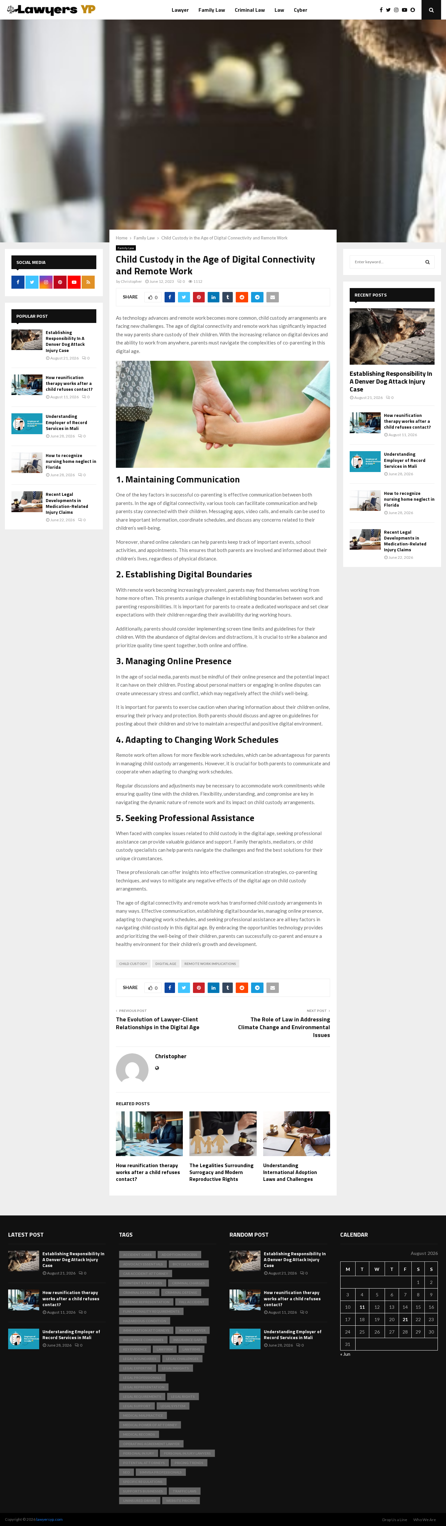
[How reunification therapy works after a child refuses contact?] (26, 384)
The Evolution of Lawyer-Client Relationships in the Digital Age (157, 1023)
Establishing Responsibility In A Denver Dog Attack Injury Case (65, 341)
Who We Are (424, 1519)
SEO (126, 1472)
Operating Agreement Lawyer (151, 1444)
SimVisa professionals (161, 1472)
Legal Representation (144, 1387)
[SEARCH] (428, 261)
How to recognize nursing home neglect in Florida (71, 461)
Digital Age (165, 964)
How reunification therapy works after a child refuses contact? (148, 1172)
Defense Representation (146, 1302)
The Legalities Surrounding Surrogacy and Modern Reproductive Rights (221, 1172)
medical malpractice (143, 1415)
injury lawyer (192, 1330)
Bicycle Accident (189, 1264)
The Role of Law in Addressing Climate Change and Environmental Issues (284, 1027)
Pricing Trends (189, 1463)
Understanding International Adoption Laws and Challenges (290, 1172)
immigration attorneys (146, 1330)
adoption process (179, 1255)
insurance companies (143, 1340)
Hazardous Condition (144, 1321)
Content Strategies (142, 1283)
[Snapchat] (414, 10)
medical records (139, 1434)
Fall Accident (192, 1302)
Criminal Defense (181, 1292)
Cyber (300, 10)
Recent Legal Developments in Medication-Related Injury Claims (67, 503)
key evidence (135, 1349)
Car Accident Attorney (145, 1273)
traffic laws (185, 1491)
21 (405, 1319)
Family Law (212, 10)
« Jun (345, 1354)
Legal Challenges (182, 1359)
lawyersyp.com (49, 1519)
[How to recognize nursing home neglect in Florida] (26, 462)
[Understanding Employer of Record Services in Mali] (26, 423)
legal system (173, 1406)
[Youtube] (406, 10)
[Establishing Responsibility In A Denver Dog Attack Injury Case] (26, 339)
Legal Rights (183, 1396)
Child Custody (133, 964)
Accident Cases (137, 1255)
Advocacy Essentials (143, 1264)
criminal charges (188, 1283)
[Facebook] (383, 10)
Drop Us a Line (394, 1519)
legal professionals (142, 1378)
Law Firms (191, 1349)
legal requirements (142, 1396)
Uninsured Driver (139, 1501)
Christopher (131, 281)
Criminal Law (250, 10)
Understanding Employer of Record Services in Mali (66, 422)
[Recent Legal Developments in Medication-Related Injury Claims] (26, 501)
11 (362, 1307)
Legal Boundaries (139, 1359)
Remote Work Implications (210, 964)
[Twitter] (390, 10)
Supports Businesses (143, 1491)
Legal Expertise (137, 1368)
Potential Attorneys (144, 1463)
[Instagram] (398, 10)
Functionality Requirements (151, 1311)
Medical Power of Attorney (150, 1425)
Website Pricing (181, 1501)
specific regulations (143, 1482)
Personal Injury (138, 1453)
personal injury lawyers (187, 1453)
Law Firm (165, 1349)
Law (279, 10)
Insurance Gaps (188, 1340)
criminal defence (139, 1292)
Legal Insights (175, 1368)
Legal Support (137, 1406)
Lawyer (180, 10)
